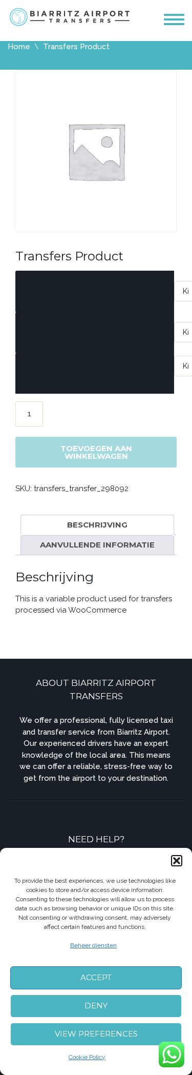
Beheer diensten (93, 945)
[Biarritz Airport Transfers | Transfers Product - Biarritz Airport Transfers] (70, 16)
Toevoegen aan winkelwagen (96, 452)
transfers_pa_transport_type (91, 369)
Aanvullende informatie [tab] (97, 545)
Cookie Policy (87, 1057)
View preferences (96, 1034)
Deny (96, 1005)
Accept (96, 977)
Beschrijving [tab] (97, 525)
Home (19, 46)
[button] (177, 861)
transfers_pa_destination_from (95, 287)
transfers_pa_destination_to (89, 328)
